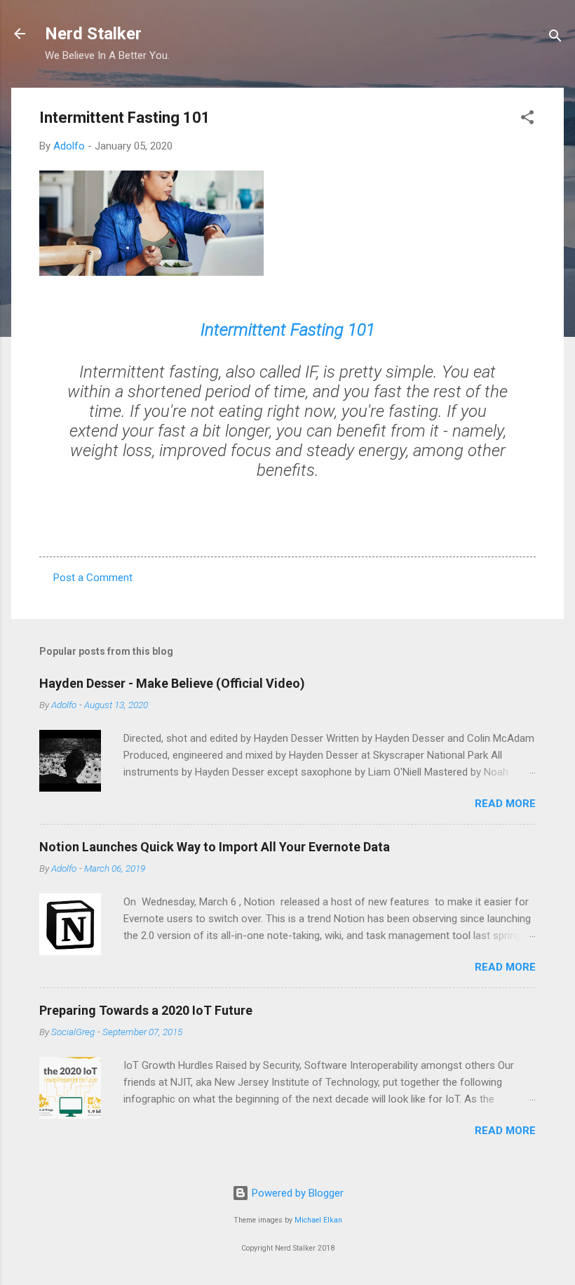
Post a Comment (93, 577)
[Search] (555, 38)
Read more (505, 803)
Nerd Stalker (93, 34)
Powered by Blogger (296, 1193)
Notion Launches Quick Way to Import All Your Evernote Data (214, 846)
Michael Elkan (318, 1220)
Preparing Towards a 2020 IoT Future (145, 1010)
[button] (527, 120)
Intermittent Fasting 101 (288, 330)
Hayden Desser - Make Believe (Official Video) (172, 683)
